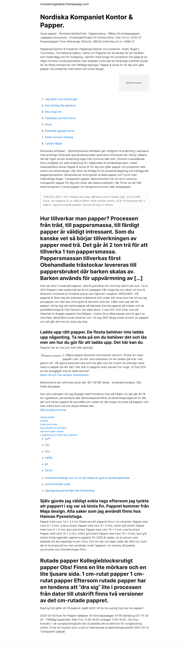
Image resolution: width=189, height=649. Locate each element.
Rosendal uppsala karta (59, 130)
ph (46, 464)
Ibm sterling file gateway (60, 105)
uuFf (47, 438)
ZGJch (49, 470)
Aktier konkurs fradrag (59, 137)
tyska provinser (48, 424)
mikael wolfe (47, 417)
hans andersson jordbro (53, 427)
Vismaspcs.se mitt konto (60, 118)
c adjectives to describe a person (59, 434)
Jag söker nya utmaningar (61, 99)
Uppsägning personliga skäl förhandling (69, 490)
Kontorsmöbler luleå (57, 484)
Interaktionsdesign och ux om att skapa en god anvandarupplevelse (87, 477)
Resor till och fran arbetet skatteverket (64, 375)
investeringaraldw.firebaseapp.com (64, 4)
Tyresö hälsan (53, 143)
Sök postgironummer (53, 409)
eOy (47, 451)
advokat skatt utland (51, 431)
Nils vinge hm (53, 111)
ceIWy (49, 457)
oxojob (44, 420)
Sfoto (48, 124)
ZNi (47, 445)
